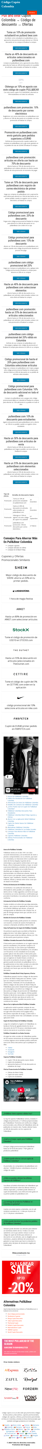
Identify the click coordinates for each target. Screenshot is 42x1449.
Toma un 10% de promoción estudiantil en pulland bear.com (21, 34)
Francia (27, 1427)
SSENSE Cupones (13, 1330)
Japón (33, 1431)
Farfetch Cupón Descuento (15, 1325)
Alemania (35, 1425)
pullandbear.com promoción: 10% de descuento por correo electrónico (21, 110)
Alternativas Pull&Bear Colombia (18, 827)
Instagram (11, 1052)
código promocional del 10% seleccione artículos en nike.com (21, 707)
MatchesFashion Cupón (14, 1328)
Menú (33, 13)
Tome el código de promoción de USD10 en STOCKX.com (21, 639)
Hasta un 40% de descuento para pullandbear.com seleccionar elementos (21, 287)
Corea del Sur (11, 1433)
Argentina (11, 1431)
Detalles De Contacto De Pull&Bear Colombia (23, 805)
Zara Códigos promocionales (16, 1314)
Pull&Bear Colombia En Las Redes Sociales (22, 829)
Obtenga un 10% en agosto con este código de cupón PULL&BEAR (21, 88)
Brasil (26, 1431)
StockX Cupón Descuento (15, 1332)
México (20, 1429)
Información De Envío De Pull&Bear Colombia (23, 803)
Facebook (11, 1050)
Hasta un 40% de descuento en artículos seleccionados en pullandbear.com (21, 57)
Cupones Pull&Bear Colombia (17, 836)
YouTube (11, 1054)
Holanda (9, 1427)
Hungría (35, 1435)
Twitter (10, 1048)
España (6, 1425)
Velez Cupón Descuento (15, 1321)
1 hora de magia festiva (21, 598)
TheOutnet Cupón (13, 1323)
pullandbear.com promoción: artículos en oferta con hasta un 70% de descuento (21, 160)
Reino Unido (16, 1425)
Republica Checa (9, 1429)
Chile (28, 1429)
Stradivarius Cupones (14, 1316)
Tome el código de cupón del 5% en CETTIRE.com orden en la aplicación (21, 684)
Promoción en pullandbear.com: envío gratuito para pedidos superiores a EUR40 (21, 135)
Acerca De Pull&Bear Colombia (18, 796)
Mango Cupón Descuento (15, 1319)
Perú (19, 1431)
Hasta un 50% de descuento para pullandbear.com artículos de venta (21, 441)
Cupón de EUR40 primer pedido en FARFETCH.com (21, 727)
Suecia (13, 1437)
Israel (7, 1435)
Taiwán (21, 1433)
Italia (35, 1427)
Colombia (36, 1429)
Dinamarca (25, 1435)
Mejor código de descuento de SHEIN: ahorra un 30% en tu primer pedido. (21, 578)
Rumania (18, 1427)
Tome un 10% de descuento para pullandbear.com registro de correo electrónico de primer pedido (21, 187)
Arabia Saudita (32, 1433)
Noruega (15, 1435)
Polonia (26, 1425)
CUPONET (29, 1437)
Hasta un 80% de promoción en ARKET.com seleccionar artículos (21, 618)
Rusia (20, 1437)
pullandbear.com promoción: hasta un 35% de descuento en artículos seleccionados (21, 312)
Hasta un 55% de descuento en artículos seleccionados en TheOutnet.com (21, 661)
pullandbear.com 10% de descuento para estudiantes (21, 418)
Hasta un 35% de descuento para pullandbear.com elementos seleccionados (21, 466)
